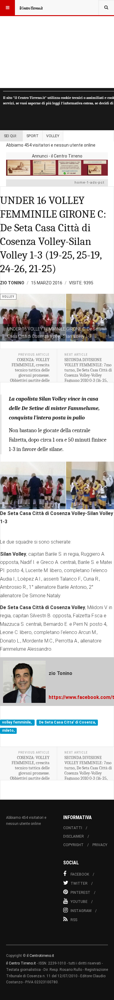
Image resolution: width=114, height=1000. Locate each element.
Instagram (81, 911)
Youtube (79, 902)
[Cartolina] (57, 168)
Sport (32, 136)
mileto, (8, 730)
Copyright (73, 845)
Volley (52, 136)
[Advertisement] (57, 44)
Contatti (72, 828)
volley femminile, (17, 722)
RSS (74, 920)
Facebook (80, 874)
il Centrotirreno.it (40, 956)
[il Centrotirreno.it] (31, 7)
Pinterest (80, 892)
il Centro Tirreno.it (21, 963)
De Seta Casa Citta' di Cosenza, (67, 722)
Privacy (99, 845)
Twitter (79, 883)
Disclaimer (73, 836)
